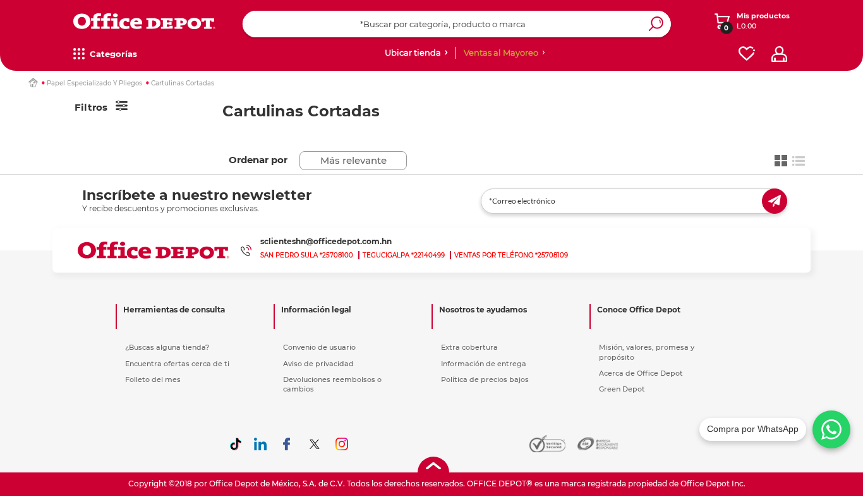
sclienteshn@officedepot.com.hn (326, 241)
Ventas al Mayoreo (501, 52)
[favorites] (747, 54)
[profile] (779, 54)
